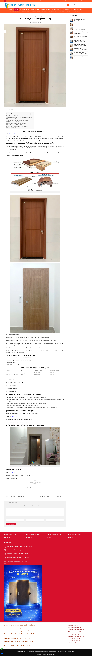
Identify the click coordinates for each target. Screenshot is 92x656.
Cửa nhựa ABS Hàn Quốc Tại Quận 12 (15, 496)
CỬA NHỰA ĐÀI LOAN (45, 9)
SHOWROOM (60, 0)
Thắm (40, 22)
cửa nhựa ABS (17, 156)
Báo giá (32, 16)
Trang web (48, 517)
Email (27, 517)
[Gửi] (68, 5)
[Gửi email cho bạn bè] (35, 483)
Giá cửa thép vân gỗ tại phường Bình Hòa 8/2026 (81, 33)
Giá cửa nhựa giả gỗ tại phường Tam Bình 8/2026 (79, 41)
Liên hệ (68, 11)
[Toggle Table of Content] (30, 114)
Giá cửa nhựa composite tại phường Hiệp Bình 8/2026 (80, 28)
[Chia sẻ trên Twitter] (33, 483)
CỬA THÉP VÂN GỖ (35, 9)
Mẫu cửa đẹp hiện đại (69, 0)
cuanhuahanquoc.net (14, 478)
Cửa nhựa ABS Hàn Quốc (15, 143)
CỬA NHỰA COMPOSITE (68, 9)
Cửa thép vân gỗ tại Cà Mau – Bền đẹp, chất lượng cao (80, 20)
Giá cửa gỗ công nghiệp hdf (74, 627)
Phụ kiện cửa (62, 11)
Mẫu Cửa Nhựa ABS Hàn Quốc (13, 115)
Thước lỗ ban (85, 0)
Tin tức (16, 9)
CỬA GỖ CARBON (25, 11)
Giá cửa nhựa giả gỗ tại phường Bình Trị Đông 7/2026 (80, 53)
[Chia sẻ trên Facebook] (31, 483)
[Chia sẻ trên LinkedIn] (40, 483)
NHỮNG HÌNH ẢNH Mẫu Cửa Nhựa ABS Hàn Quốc (17, 126)
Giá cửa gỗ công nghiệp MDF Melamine (77, 634)
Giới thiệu (11, 9)
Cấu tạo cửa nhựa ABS (11, 118)
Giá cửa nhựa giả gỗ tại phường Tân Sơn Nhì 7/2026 (80, 49)
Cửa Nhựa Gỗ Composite (74, 638)
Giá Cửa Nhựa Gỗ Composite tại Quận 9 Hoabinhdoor (52, 496)
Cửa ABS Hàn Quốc (39, 16)
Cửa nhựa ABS (10, 146)
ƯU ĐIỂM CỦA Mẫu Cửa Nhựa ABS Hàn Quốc (16, 123)
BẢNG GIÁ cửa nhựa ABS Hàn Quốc (14, 121)
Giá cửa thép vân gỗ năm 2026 (80, 36)
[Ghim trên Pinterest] (37, 483)
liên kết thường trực (49, 487)
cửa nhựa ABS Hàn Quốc (39, 367)
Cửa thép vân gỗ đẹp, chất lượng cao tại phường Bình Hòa (81, 24)
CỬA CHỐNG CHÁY (78, 9)
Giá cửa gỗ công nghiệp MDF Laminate (77, 631)
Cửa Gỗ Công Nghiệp (56, 9)
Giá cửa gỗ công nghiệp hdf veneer (76, 629)
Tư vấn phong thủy (45, 11)
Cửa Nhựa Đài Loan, (73, 642)
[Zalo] (2, 653)
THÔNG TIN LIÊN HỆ (11, 127)
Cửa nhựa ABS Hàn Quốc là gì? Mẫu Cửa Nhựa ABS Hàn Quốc (19, 117)
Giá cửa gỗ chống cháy (73, 625)
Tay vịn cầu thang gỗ (78, 0)
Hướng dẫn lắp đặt (35, 11)
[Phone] (2, 650)
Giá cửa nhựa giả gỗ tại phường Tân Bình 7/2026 (79, 57)
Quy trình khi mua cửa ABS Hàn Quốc (14, 124)
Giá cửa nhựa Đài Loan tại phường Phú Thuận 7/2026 (80, 45)
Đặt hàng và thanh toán (76, 11)
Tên (7, 517)
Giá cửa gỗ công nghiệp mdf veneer (76, 636)
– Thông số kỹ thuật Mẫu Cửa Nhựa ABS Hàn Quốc (18, 120)
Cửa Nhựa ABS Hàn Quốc (15, 11)
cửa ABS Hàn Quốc (27, 411)
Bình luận (8, 507)
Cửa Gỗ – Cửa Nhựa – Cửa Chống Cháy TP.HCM (21, 475)
